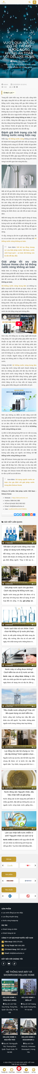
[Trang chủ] (4, 2)
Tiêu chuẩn (9, 890)
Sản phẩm (8, 874)
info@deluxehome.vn (17, 953)
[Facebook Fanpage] (3, 963)
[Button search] (29, 2)
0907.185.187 (21, 949)
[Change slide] (3, 865)
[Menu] (34, 2)
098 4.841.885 (20, 945)
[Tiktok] (14, 963)
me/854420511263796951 (17, 509)
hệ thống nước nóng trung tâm (24, 365)
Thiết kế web (15, 1064)
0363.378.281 (18, 942)
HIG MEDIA (23, 1064)
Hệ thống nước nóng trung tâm (14, 286)
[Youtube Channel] (9, 963)
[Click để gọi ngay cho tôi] (19, 1068)
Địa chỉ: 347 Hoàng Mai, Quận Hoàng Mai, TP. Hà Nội (28, 1007)
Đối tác (8, 859)
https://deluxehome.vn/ (20, 498)
